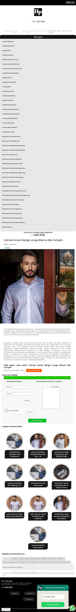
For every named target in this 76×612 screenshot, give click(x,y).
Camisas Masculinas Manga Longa (12, 68)
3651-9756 (40, 22)
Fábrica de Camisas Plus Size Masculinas (13, 150)
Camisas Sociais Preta (8, 123)
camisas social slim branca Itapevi (38, 546)
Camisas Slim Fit (7, 77)
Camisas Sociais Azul (8, 91)
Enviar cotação (37, 420)
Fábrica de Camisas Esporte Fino (11, 136)
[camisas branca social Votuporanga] (38, 471)
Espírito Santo (24, 558)
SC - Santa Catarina (63, 562)
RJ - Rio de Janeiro (32, 562)
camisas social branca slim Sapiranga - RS (14, 484)
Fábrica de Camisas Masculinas (11, 141)
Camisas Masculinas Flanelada (10, 64)
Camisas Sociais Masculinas (10, 118)
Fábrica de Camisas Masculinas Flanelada (13, 145)
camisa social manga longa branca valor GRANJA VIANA (61, 454)
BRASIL (15, 558)
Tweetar (7, 248)
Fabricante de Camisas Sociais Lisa (11, 213)
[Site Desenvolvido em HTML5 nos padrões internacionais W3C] (5, 610)
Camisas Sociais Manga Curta (10, 109)
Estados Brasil (35, 558)
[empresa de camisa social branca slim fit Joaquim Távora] (61, 471)
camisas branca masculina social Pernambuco (14, 454)
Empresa (30, 593)
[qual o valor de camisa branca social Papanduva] (14, 502)
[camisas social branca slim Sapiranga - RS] (14, 471)
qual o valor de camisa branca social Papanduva (14, 515)
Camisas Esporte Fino (8, 46)
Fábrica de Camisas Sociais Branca (12, 159)
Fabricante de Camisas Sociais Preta (12, 218)
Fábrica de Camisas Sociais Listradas (12, 163)
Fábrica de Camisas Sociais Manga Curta (13, 168)
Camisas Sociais (6, 86)
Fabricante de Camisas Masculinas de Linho (14, 191)
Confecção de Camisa (8, 132)
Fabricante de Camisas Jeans (10, 186)
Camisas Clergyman (8, 41)
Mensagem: (55, 387)
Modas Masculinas (7, 227)
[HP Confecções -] (38, 11)
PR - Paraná (20, 562)
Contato (28, 599)
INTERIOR (60, 558)
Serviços (38, 37)
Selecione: (7, 558)
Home (15, 593)
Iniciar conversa (53, 605)
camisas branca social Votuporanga (38, 484)
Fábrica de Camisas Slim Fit (10, 154)
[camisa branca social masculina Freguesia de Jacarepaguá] (61, 502)
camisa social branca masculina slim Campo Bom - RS (38, 454)
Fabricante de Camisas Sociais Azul (12, 209)
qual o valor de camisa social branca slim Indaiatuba (38, 516)
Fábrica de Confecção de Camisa (11, 181)
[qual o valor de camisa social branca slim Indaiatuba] (38, 502)
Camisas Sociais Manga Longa (10, 114)
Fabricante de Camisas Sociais (10, 204)
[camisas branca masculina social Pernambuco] (14, 440)
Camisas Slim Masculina (9, 82)
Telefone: (27, 400)
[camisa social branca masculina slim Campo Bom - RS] (38, 440)
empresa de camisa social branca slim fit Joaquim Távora (61, 485)
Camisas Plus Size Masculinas (10, 73)
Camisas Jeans (6, 50)
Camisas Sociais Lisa (7, 100)
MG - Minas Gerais (9, 562)
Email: (9, 394)
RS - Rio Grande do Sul (47, 562)
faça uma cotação (34, 370)
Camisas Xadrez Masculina (9, 127)
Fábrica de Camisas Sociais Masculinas (13, 177)
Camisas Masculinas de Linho (10, 59)
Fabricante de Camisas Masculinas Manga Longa (16, 195)
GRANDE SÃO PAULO (48, 558)
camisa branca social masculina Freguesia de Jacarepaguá (61, 516)
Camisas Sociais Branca (8, 95)
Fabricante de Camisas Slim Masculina (13, 200)
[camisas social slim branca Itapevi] (38, 533)
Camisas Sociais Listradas (9, 104)
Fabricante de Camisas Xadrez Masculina (13, 222)
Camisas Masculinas (7, 55)
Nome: (9, 387)
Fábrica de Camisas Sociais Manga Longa (13, 172)
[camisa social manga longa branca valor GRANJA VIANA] (61, 440)
